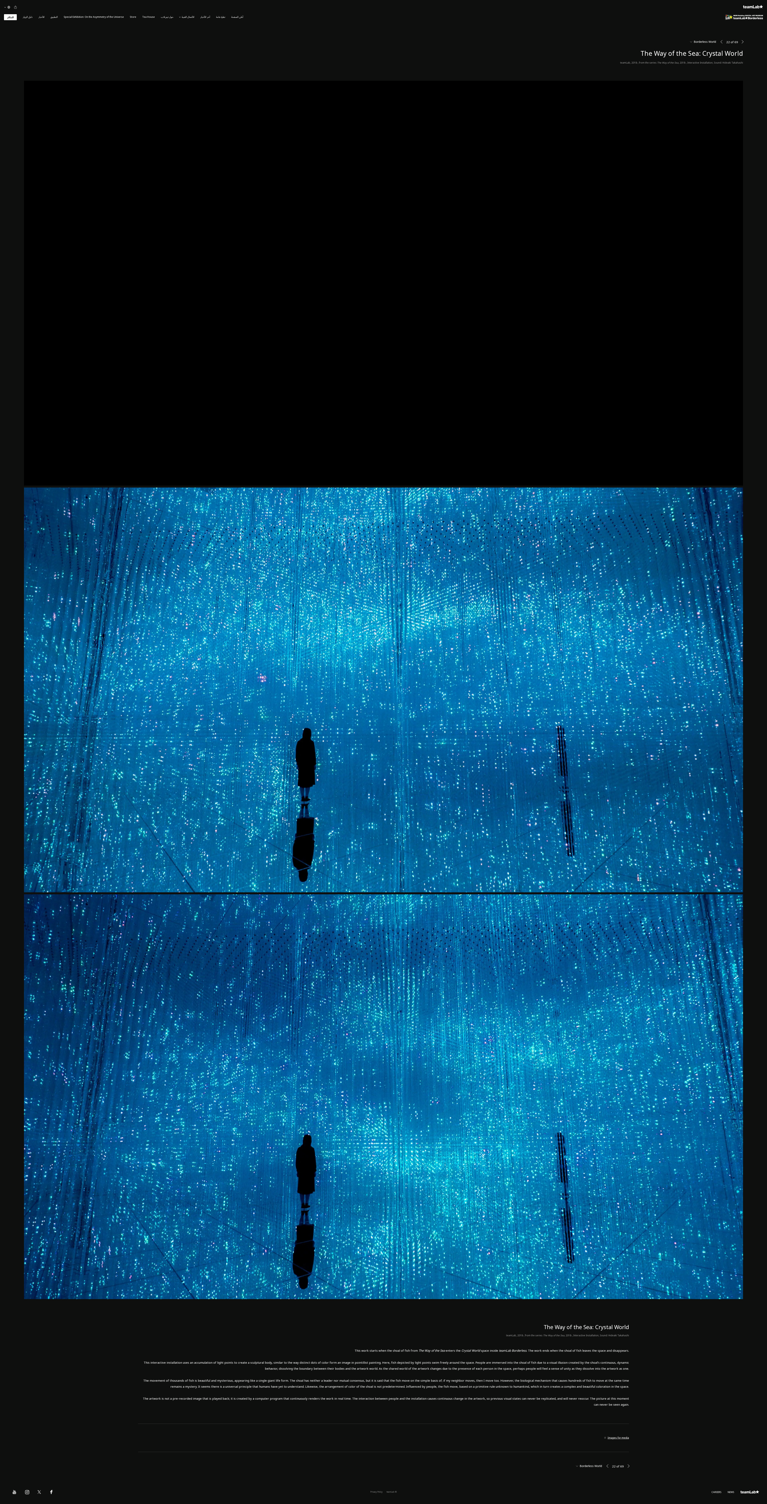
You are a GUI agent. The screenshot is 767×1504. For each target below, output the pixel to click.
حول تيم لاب (167, 17)
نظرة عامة (220, 17)
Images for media (618, 1438)
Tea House (148, 17)
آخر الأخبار (205, 17)
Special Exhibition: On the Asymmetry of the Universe (94, 17)
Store (133, 17)
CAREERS (716, 1492)
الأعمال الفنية (188, 17)
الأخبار (42, 17)
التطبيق (54, 17)
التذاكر (10, 17)
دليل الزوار (28, 17)
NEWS (731, 1492)
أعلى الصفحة (237, 17)
